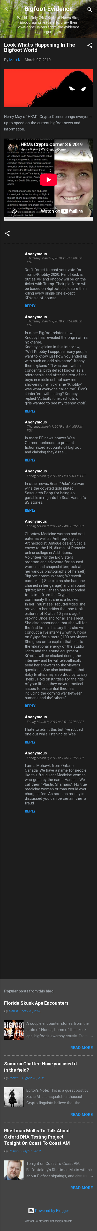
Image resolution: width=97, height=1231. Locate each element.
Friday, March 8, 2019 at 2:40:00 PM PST (55, 526)
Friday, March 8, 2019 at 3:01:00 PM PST (55, 722)
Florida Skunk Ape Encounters (36, 1003)
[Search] (90, 10)
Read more (81, 1047)
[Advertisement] (48, 934)
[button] (90, 46)
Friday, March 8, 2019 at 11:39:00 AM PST (56, 476)
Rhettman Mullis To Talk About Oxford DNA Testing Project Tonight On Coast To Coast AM (37, 1137)
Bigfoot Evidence (48, 9)
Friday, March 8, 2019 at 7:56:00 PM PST (55, 758)
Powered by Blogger (51, 1210)
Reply (30, 306)
